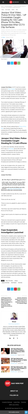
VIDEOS (13, 9)
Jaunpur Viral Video (5, 282)
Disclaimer (23, 402)
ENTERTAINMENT (8, 6)
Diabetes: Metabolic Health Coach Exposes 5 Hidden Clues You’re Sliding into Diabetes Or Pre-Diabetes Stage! (21, 300)
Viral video (20, 282)
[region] (14, 76)
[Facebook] (8, 63)
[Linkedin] (10, 338)
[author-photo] (14, 319)
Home (2, 6)
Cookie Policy (16, 402)
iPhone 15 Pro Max (9, 280)
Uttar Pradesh (7, 9)
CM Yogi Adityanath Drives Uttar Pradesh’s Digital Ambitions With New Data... (18, 351)
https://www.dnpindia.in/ (14, 323)
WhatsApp (11, 148)
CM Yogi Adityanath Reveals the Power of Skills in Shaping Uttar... (19, 360)
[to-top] (26, 411)
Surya (4, 37)
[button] (3, 2)
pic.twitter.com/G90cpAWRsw (15, 188)
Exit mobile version (14, 412)
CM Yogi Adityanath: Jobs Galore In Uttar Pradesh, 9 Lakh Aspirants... (18, 368)
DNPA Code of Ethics (14, 404)
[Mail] (13, 338)
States (3, 9)
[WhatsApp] (18, 63)
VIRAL (17, 9)
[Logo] (14, 386)
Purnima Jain (14, 355)
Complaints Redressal (7, 402)
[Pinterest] (15, 63)
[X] (12, 63)
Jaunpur (16, 280)
